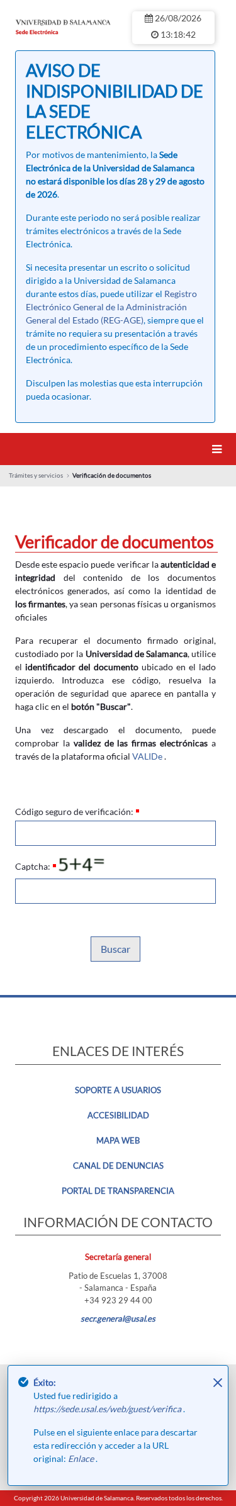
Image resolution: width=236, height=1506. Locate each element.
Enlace (82, 1458)
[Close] (218, 1383)
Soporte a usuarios (118, 1090)
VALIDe (147, 756)
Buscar (115, 949)
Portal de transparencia (118, 1191)
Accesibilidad (118, 1115)
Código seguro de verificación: (74, 811)
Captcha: (32, 866)
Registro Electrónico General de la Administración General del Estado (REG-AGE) (111, 306)
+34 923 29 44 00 (118, 1300)
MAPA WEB (118, 1140)
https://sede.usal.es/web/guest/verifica (108, 1408)
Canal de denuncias (118, 1165)
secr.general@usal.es (118, 1318)
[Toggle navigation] (219, 449)
